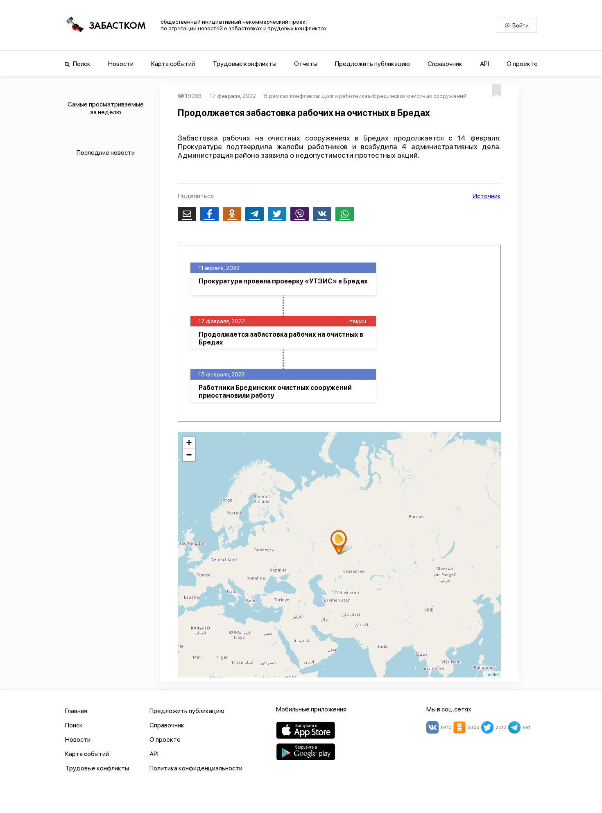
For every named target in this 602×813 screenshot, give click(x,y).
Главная (76, 711)
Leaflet (492, 674)
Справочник (445, 64)
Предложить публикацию (372, 64)
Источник (487, 196)
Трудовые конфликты (244, 64)
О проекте (522, 64)
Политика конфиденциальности (195, 768)
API (484, 64)
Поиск (81, 64)
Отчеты (305, 64)
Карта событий (173, 64)
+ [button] (189, 442)
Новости (121, 64)
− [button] (189, 455)
